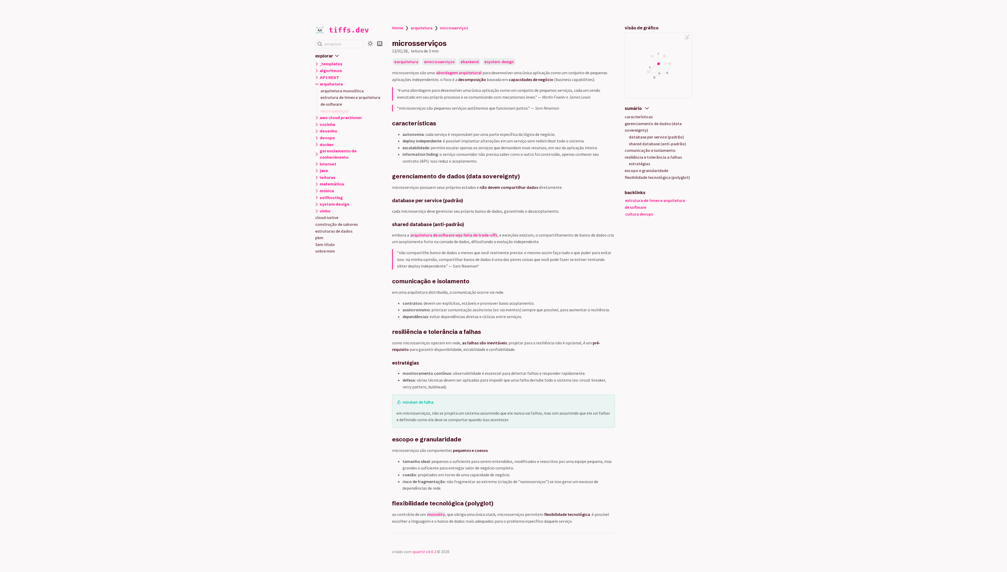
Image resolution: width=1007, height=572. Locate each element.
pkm (319, 237)
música (327, 190)
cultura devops (639, 214)
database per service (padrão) (656, 137)
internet (328, 164)
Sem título (325, 244)
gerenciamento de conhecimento (338, 154)
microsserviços (334, 111)
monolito (436, 514)
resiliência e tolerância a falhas (653, 157)
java (324, 170)
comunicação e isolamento (650, 150)
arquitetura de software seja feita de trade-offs (453, 235)
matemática (332, 183)
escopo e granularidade (646, 170)
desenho (328, 131)
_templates (331, 63)
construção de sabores (336, 224)
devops (327, 137)
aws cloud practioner (341, 117)
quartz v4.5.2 (424, 551)
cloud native (326, 217)
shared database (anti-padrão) (657, 143)
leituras (327, 177)
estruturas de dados (333, 231)
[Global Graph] (687, 37)
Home (397, 27)
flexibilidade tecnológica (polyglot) (657, 177)
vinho (325, 211)
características (639, 116)
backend (471, 62)
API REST (329, 77)
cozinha (327, 124)
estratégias (639, 163)
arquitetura (331, 84)
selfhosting (331, 197)
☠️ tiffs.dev (342, 30)
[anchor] (441, 123)
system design (334, 204)
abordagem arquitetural (458, 72)
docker (327, 144)
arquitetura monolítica (342, 90)
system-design (500, 62)
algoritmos (331, 70)
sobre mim (325, 251)
